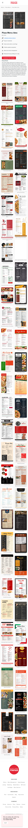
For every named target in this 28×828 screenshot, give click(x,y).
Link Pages (10, 787)
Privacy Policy (15, 806)
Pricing (4, 804)
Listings (4, 784)
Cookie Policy (9, 819)
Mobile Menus (16, 784)
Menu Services (17, 787)
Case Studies (11, 794)
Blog (16, 794)
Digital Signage (21, 782)
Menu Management (12, 782)
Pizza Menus (8, 7)
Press (14, 804)
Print (5, 794)
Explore (14, 797)
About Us (9, 804)
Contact (23, 804)
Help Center (21, 794)
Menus (2, 7)
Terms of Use (8, 806)
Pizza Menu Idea (15, 7)
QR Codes (23, 784)
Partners (18, 804)
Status (21, 806)
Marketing (9, 784)
